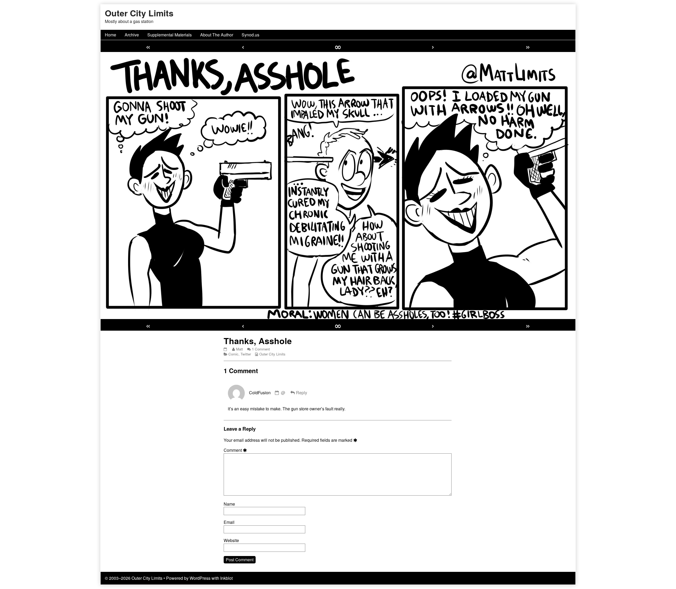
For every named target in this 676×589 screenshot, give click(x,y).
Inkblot (226, 578)
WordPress (200, 578)
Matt (239, 349)
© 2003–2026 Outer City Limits (133, 578)
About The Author (216, 35)
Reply (301, 393)
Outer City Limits (272, 354)
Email (229, 522)
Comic (233, 354)
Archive (132, 35)
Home (110, 35)
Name (229, 504)
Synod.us (250, 35)
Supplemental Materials (169, 35)
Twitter (246, 354)
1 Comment (261, 349)
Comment (236, 450)
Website (231, 540)
